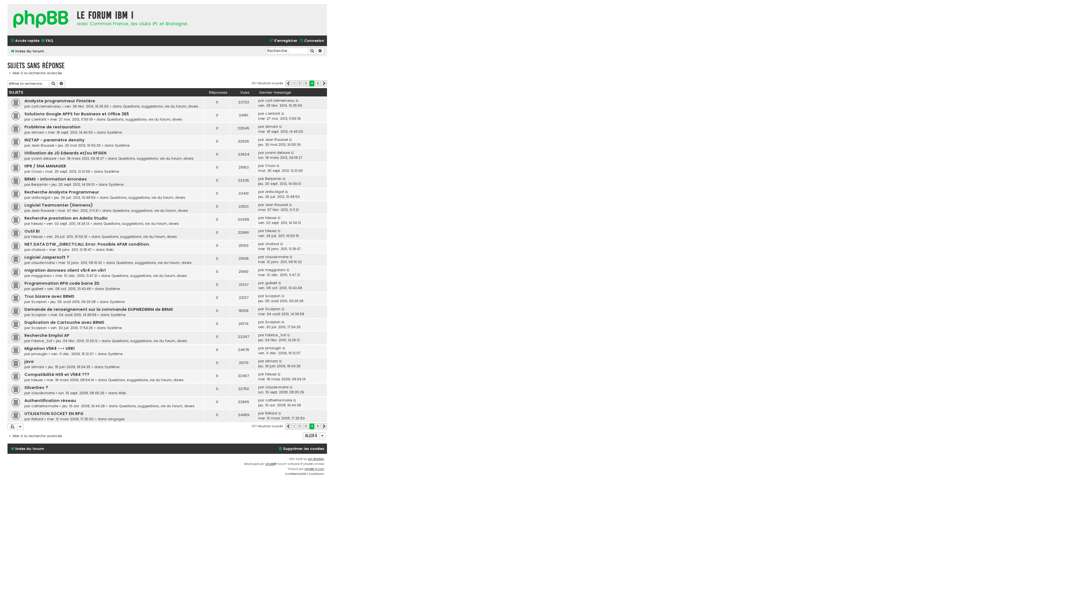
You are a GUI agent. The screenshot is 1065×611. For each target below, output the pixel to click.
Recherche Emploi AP (46, 335)
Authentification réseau (50, 400)
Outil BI (32, 231)
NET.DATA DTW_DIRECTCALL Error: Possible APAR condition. (87, 244)
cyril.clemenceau (46, 106)
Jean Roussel (42, 145)
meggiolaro (41, 275)
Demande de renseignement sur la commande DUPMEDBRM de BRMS (98, 309)
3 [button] (306, 83)
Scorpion (39, 301)
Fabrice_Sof (41, 340)
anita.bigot (40, 197)
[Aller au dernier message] (297, 100)
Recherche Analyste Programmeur (61, 192)
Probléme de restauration (52, 127)
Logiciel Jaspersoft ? (46, 257)
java (29, 361)
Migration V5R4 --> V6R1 (49, 348)
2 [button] (300, 83)
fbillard (37, 419)
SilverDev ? (36, 387)
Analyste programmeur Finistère (59, 101)
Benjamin (39, 184)
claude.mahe (43, 262)
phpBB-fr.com (314, 469)
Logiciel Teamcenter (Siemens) (58, 205)
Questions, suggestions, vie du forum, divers (160, 106)
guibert (37, 288)
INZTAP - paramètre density (54, 140)
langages (116, 419)
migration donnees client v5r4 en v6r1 (65, 270)
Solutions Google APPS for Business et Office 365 (76, 114)
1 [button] (294, 83)
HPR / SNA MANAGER (45, 166)
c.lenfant (38, 119)
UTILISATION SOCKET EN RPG (53, 413)
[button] (288, 83)
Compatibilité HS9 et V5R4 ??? (56, 374)
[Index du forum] (41, 20)
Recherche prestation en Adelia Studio (66, 218)
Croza (36, 171)
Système (114, 132)
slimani (37, 132)
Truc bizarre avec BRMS (49, 296)
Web (109, 249)
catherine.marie (44, 406)
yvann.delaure (43, 158)
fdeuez (37, 223)
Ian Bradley (316, 459)
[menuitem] (47, 41)
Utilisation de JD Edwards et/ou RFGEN (65, 153)
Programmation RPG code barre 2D (62, 283)
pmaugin (39, 354)
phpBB (270, 464)
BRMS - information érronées (55, 179)
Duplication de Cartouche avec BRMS (64, 322)
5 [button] (318, 83)
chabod (38, 249)
